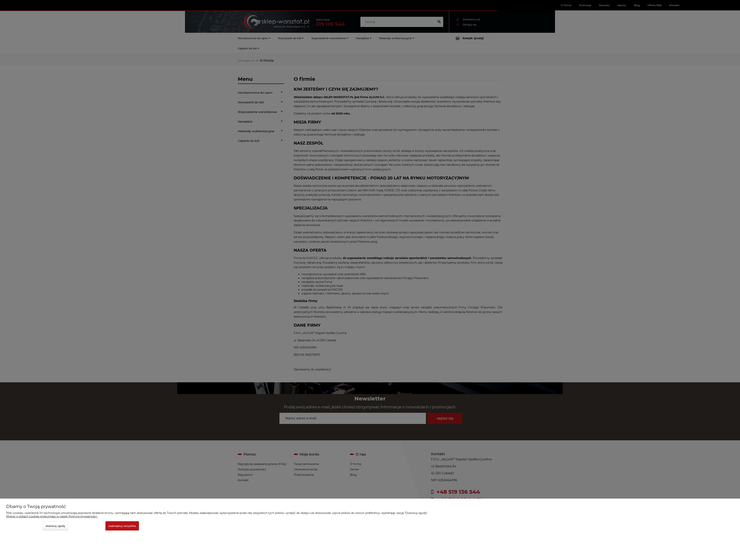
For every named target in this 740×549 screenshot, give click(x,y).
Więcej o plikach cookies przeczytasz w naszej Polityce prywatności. (52, 516)
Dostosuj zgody (55, 525)
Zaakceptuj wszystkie (122, 525)
